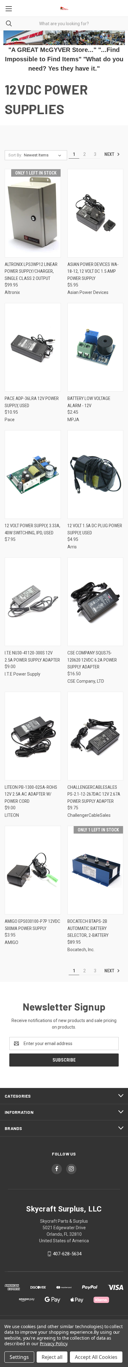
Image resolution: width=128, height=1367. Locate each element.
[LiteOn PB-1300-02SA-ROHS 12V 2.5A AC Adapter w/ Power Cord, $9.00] (33, 736)
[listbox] (44, 155)
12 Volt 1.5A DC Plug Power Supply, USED (94, 529)
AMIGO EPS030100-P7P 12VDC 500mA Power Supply (32, 924)
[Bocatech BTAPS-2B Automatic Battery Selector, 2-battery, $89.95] (95, 870)
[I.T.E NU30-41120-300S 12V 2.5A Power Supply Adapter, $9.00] (33, 602)
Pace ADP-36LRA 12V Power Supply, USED (32, 402)
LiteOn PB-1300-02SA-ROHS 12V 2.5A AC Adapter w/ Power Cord (31, 794)
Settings (19, 1357)
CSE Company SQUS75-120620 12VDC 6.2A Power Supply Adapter (92, 660)
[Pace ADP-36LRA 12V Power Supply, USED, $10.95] (33, 347)
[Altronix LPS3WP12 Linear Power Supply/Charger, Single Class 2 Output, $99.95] (33, 213)
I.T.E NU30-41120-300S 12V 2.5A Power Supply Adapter (32, 656)
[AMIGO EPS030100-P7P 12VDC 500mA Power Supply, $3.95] (33, 870)
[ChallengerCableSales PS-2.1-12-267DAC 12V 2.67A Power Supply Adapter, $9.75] (95, 736)
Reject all (52, 1357)
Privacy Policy (53, 1343)
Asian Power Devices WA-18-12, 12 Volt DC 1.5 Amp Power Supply (93, 271)
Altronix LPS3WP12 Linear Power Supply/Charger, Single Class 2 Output (31, 271)
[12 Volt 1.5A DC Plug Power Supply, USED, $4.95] (95, 474)
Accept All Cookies (96, 1357)
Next (109, 154)
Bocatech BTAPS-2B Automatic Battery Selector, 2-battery (87, 928)
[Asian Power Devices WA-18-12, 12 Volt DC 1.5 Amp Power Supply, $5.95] (95, 213)
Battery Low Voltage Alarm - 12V (88, 402)
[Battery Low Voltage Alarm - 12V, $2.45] (95, 347)
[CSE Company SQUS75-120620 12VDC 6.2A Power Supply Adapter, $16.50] (95, 602)
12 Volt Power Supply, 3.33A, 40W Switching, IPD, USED (32, 529)
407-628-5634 (67, 1254)
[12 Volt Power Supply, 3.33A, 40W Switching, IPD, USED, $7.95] (33, 474)
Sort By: (15, 155)
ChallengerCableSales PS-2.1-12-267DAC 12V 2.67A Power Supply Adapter (93, 794)
